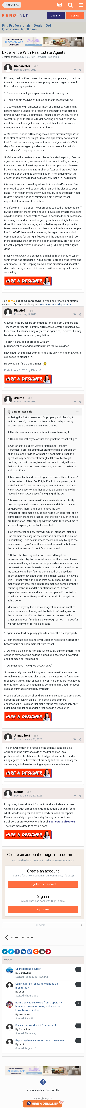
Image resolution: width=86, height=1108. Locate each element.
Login (55, 15)
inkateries (24, 1014)
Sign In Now (43, 909)
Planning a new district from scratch (36, 1025)
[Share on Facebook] (17, 951)
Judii (21, 991)
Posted (25, 69)
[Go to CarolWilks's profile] (9, 970)
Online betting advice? (28, 968)
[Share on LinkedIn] (5, 951)
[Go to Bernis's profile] (8, 794)
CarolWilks (25, 972)
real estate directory (62, 821)
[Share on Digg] (23, 951)
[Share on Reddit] (36, 951)
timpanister (11, 56)
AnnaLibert (25, 1029)
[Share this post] (80, 69)
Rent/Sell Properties (47, 56)
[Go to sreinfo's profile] (8, 400)
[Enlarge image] (45, 363)
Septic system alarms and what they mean (39, 1040)
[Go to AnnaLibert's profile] (8, 737)
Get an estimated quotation (56, 304)
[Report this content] (74, 69)
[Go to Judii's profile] (9, 985)
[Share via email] (42, 951)
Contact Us (52, 1090)
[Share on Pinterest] (48, 951)
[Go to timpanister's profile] (8, 68)
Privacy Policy (35, 1090)
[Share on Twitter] (11, 951)
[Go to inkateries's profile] (9, 1004)
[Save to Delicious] (29, 951)
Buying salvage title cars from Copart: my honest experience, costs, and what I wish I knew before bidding (40, 1006)
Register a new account (43, 884)
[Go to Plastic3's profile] (8, 312)
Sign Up (75, 15)
